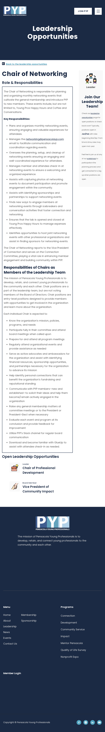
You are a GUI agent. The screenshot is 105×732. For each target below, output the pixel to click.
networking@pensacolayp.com (45, 139)
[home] (14, 11)
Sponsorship (29, 620)
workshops (91, 158)
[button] (98, 11)
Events (7, 638)
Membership (28, 615)
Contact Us (10, 643)
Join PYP (83, 11)
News (6, 632)
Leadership (10, 626)
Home (7, 615)
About (7, 620)
